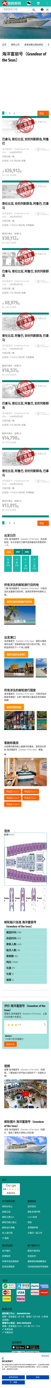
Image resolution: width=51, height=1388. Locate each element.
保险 (30, 1222)
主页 (4, 44)
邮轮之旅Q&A (8, 1217)
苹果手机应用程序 (10, 1261)
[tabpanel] (25, 564)
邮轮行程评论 (34, 1251)
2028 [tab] (27, 552)
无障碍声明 (33, 1227)
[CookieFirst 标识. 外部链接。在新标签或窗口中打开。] (3, 1358)
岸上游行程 (7, 1233)
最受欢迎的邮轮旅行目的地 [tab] (19, 602)
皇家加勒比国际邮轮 (33, 44)
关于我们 (6, 1251)
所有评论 (10, 1044)
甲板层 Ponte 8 (12, 804)
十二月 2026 (34, 564)
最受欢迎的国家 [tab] (14, 707)
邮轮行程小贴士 (9, 1222)
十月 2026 (17, 562)
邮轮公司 (15, 44)
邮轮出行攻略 (8, 1227)
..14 (9, 113)
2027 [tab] (18, 552)
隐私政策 (45, 1356)
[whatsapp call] (29, 3)
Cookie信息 (32, 1217)
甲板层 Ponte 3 (30, 791)
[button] (45, 1024)
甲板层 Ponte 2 (12, 791)
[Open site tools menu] (47, 3)
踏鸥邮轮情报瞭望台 (37, 1261)
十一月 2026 (25, 564)
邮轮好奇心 (7, 1206)
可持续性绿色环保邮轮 (38, 1266)
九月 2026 (8, 562)
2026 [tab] (9, 552)
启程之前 (6, 1212)
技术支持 (32, 1206)
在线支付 (32, 1256)
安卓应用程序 (8, 1266)
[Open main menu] (47, 9)
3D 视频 (5, 1238)
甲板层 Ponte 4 (12, 798)
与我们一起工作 (35, 1233)
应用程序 (6, 1256)
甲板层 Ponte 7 (30, 798)
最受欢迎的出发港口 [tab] (16, 654)
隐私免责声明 (34, 1212)
